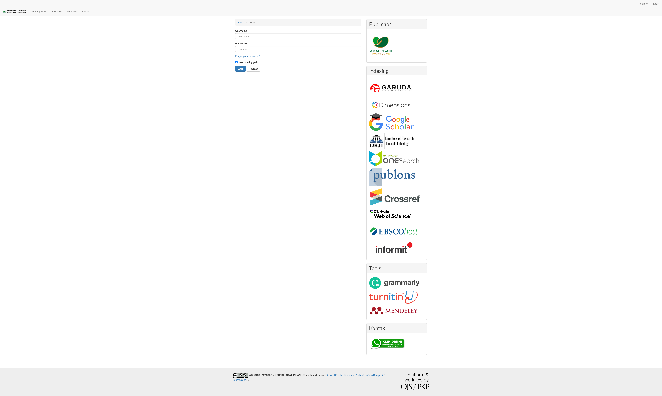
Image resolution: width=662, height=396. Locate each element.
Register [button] (253, 68)
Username (241, 30)
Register (643, 3)
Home (241, 22)
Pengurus (56, 11)
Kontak (86, 11)
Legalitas (72, 11)
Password (241, 43)
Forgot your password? (248, 56)
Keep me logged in (249, 62)
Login (656, 3)
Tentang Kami (38, 11)
